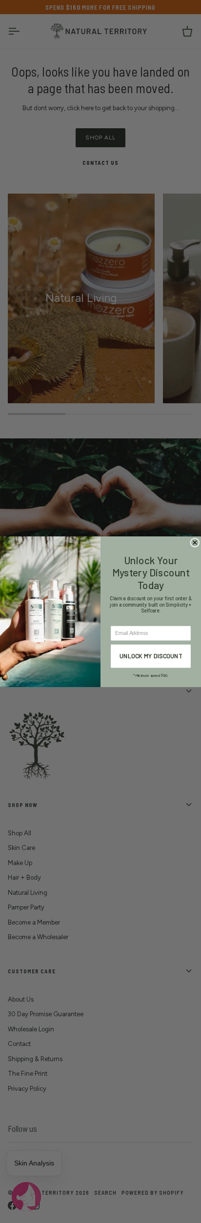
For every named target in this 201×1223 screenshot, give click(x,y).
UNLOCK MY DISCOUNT (151, 655)
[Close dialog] (195, 542)
